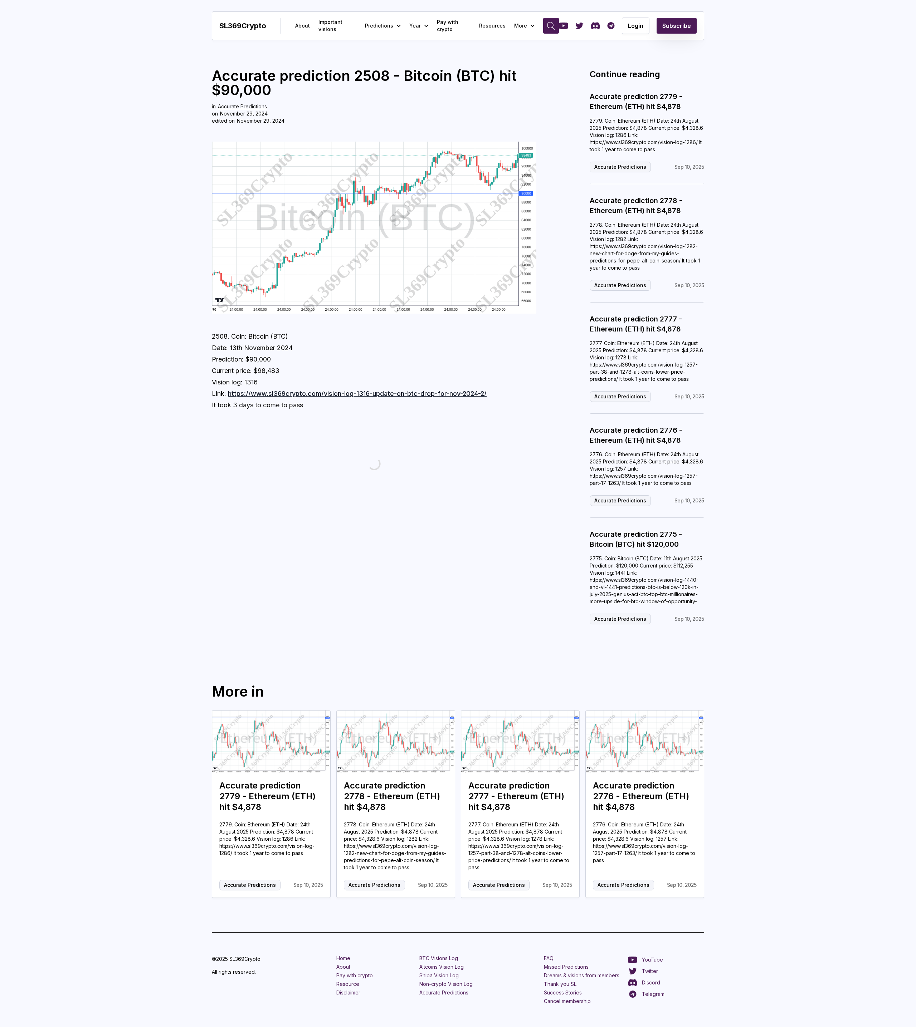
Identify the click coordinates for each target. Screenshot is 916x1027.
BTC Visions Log (438, 958)
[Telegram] (611, 25)
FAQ (549, 958)
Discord (651, 982)
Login (635, 25)
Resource (347, 984)
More (520, 26)
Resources (492, 26)
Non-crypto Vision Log (446, 984)
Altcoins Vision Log (441, 967)
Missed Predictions (566, 967)
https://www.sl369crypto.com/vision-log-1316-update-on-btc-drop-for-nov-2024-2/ (357, 393)
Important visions (330, 25)
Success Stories (563, 992)
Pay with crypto (447, 25)
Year (415, 26)
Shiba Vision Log (439, 975)
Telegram (653, 994)
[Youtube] (563, 26)
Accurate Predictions (242, 106)
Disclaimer (348, 992)
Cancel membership (567, 1001)
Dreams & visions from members (581, 975)
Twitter (650, 971)
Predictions (379, 26)
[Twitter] (579, 26)
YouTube (652, 960)
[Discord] (595, 25)
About (302, 26)
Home (343, 958)
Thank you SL (560, 984)
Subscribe (676, 25)
